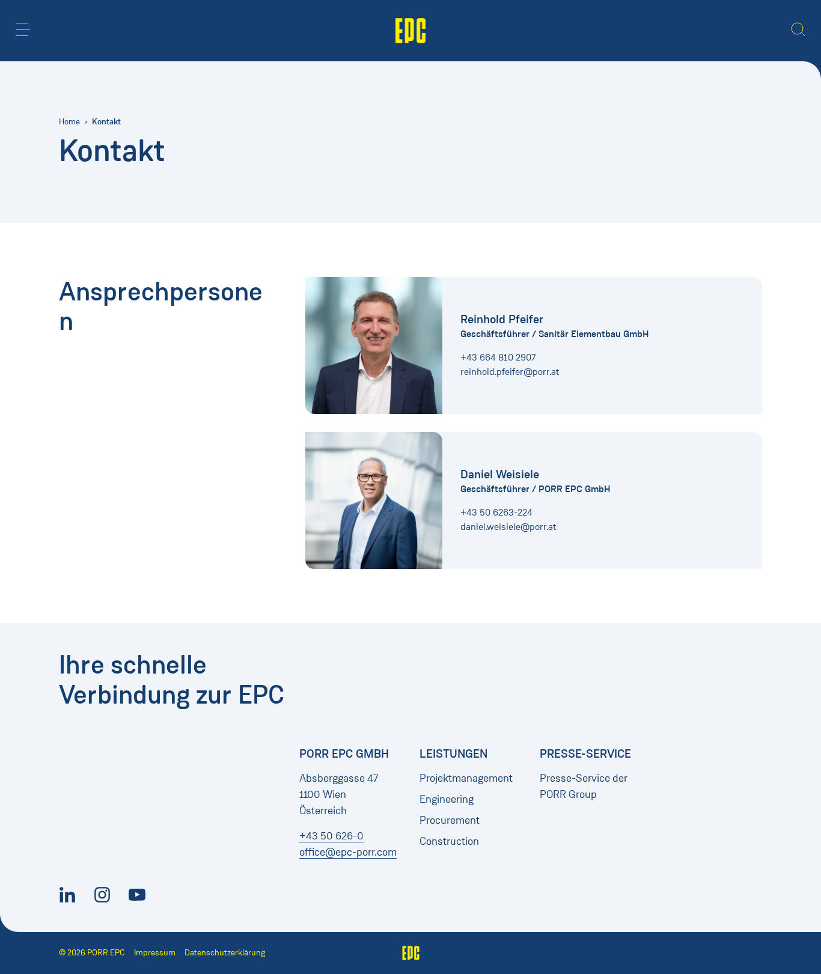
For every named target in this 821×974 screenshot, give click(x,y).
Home (69, 122)
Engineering (447, 799)
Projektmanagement (466, 778)
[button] (23, 29)
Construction (449, 841)
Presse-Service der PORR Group (583, 786)
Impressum (154, 953)
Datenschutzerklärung (225, 953)
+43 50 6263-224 (496, 512)
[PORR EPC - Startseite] (411, 30)
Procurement (450, 820)
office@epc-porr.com (348, 852)
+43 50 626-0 (331, 835)
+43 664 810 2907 (498, 357)
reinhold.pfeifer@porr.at (509, 371)
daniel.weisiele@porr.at (508, 526)
